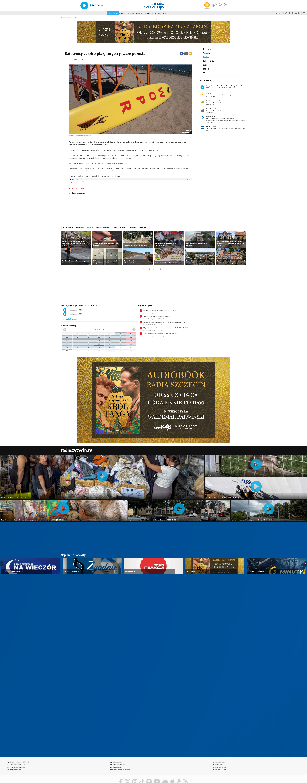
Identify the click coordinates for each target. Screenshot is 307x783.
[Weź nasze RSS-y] (185, 779)
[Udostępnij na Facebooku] (182, 54)
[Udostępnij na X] (186, 54)
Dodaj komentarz (78, 193)
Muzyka (131, 13)
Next (305, 563)
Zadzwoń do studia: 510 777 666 (19, 762)
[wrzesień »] (130, 329)
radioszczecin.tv (76, 450)
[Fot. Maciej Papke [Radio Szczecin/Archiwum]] (130, 99)
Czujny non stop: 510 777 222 (18, 764)
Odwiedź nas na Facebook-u (279, 13)
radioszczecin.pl (117, 762)
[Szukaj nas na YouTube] (157, 779)
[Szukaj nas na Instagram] (134, 779)
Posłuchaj (143, 227)
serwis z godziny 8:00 (74, 314)
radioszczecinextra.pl (118, 764)
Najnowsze (207, 49)
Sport (205, 65)
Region (75, 17)
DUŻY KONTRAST (220, 770)
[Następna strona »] (163, 269)
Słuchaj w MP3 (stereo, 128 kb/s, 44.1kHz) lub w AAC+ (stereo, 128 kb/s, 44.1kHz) (225, 95)
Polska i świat (209, 61)
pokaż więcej (71, 319)
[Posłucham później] (83, 182)
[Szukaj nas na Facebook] (121, 779)
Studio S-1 (149, 13)
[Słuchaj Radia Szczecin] (84, 5)
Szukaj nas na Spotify (292, 13)
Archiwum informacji (68, 325)
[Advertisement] (109, 209)
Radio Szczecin (67, 17)
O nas (165, 13)
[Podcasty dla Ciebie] (179, 779)
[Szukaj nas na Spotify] (149, 779)
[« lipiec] (69, 329)
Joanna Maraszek (91, 59)
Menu (304, 13)
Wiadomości (113, 13)
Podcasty (123, 13)
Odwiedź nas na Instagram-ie (286, 13)
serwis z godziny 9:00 (74, 310)
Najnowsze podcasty (73, 555)
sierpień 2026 (99, 330)
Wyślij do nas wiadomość (295, 13)
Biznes (205, 72)
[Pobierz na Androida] (165, 779)
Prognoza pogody (15, 770)
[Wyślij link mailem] (190, 54)
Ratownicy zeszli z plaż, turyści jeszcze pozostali (106, 53)
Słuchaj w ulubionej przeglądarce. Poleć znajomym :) (225, 86)
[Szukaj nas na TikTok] (141, 779)
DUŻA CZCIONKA (220, 767)
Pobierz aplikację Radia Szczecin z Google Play (216, 102)
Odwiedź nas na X (283, 13)
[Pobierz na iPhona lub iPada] (172, 779)
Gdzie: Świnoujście (76, 188)
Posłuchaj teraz (220, 762)
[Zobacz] (153, 32)
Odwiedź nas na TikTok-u (289, 13)
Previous (1, 563)
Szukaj (299, 13)
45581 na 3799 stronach (153, 272)
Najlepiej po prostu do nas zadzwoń (276, 13)
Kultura (206, 68)
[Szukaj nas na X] (127, 779)
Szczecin (206, 53)
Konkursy (139, 13)
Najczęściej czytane (145, 305)
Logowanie (218, 764)
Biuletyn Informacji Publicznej (121, 770)
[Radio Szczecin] (153, 5)
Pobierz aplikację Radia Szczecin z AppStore (215, 110)
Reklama (158, 13)
